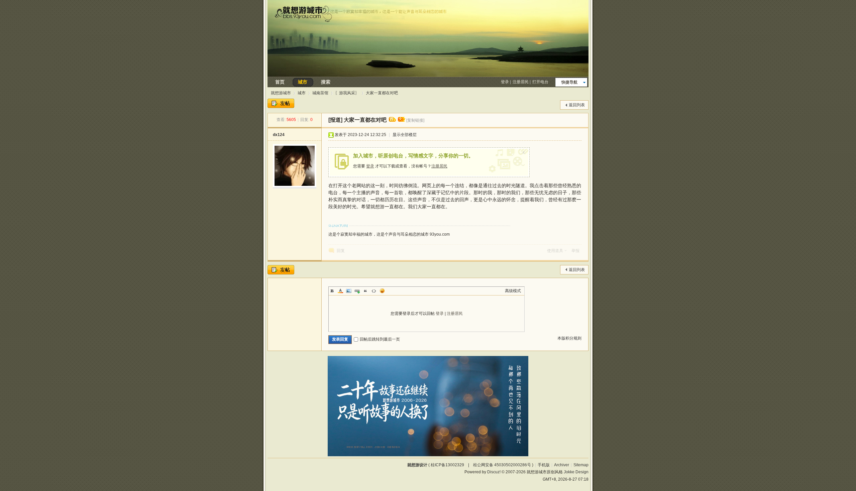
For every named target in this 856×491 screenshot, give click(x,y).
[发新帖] (281, 103)
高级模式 (513, 290)
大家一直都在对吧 (382, 93)
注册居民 (521, 82)
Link (357, 290)
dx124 (279, 134)
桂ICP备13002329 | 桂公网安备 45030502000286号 (481, 465)
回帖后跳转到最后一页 (380, 339)
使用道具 (555, 250)
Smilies (382, 290)
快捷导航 (569, 82)
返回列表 (577, 105)
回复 (341, 250)
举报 (575, 250)
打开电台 (540, 82)
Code (373, 290)
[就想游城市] (428, 75)
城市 (302, 82)
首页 (280, 82)
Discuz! (494, 472)
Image (348, 290)
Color (340, 290)
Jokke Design (576, 472)
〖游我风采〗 (347, 93)
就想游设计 (417, 465)
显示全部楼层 (405, 134)
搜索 (325, 82)
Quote (365, 290)
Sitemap (580, 465)
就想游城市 (281, 93)
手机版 (544, 465)
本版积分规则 (569, 338)
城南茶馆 (320, 93)
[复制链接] (415, 120)
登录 (505, 82)
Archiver (561, 465)
